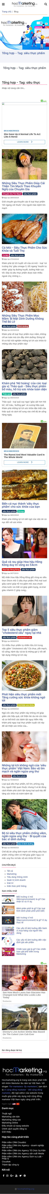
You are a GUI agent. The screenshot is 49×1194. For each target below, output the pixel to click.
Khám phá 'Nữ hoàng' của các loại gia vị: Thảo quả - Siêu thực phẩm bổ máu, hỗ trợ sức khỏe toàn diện (24, 386)
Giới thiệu (6, 1132)
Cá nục (21, 511)
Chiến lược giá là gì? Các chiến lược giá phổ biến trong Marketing (31, 951)
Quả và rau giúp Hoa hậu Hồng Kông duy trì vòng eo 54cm (22, 563)
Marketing (11, 874)
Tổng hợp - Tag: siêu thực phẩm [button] (23, 53)
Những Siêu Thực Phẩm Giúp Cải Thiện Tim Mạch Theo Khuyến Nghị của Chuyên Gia (23, 186)
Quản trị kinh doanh (16, 880)
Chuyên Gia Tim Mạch (12, 194)
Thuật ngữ (7, 1113)
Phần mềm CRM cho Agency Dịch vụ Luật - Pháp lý (22, 1157)
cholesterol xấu (24, 637)
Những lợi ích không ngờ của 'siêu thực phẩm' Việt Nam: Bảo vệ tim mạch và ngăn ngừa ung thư (24, 768)
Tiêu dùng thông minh (17, 877)
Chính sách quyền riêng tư (14, 1128)
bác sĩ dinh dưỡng (25, 844)
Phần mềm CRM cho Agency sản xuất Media (23, 1153)
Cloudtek (6, 1161)
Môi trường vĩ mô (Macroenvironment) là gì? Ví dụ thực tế (31, 920)
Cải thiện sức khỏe (26, 705)
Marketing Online (10, 1122)
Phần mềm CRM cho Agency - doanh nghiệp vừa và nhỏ (23, 1146)
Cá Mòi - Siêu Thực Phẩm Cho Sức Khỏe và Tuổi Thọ (24, 249)
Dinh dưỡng (23, 326)
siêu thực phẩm (30, 194)
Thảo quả (7, 394)
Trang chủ (6, 11)
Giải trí (10, 883)
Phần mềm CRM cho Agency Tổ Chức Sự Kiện (23, 1150)
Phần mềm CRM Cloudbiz (14, 1142)
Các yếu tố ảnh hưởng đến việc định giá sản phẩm (31, 941)
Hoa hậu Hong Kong (11, 569)
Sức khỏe (7, 776)
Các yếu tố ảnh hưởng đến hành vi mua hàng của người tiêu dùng (31, 930)
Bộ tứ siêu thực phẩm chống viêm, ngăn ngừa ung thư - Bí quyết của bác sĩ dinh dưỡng (24, 836)
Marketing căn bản (11, 1116)
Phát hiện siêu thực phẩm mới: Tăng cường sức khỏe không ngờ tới (23, 697)
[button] (17, 1104)
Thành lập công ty (10, 1164)
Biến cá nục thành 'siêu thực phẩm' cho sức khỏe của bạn (21, 505)
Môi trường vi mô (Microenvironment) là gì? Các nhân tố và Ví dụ (30, 899)
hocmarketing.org (25, 1189)
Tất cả (10, 871)
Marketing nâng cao (11, 1119)
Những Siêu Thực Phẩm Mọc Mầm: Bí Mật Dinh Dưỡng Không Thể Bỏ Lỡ (23, 318)
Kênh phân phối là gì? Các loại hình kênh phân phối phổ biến (30, 909)
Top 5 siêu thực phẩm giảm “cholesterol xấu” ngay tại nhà (21, 631)
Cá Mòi (6, 255)
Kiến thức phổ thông (16, 886)
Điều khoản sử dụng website (15, 1125)
